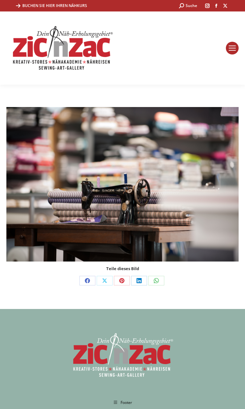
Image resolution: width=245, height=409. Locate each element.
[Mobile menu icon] (232, 48)
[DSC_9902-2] (122, 184)
